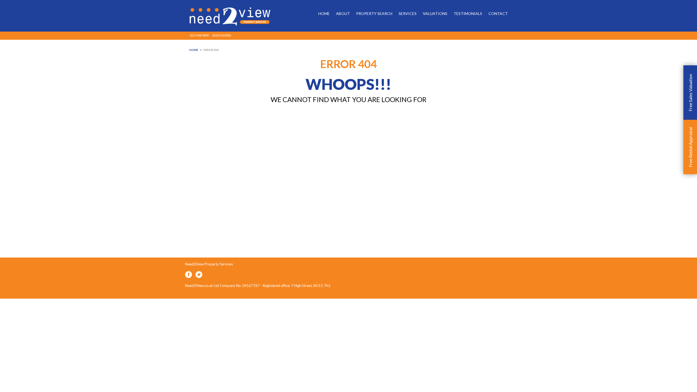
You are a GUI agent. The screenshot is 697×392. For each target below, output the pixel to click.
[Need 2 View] (226, 16)
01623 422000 (221, 35)
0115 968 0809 (199, 35)
